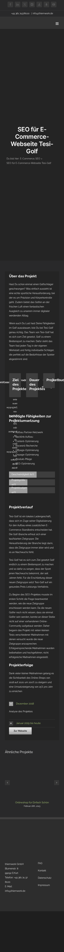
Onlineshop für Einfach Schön (32, 802)
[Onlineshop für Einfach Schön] (32, 758)
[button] (32, 704)
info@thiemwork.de (43, 13)
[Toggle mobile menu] (57, 23)
